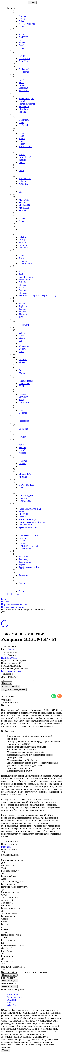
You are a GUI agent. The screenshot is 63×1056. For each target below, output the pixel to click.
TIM (21, 317)
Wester (22, 362)
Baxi (21, 40)
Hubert (22, 144)
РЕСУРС (23, 514)
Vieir (21, 343)
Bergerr (22, 42)
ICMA (22, 154)
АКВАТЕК (24, 383)
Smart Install (24, 279)
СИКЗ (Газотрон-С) (28, 546)
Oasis (21, 229)
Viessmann (24, 346)
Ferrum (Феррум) (27, 104)
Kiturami (23, 181)
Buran (21, 48)
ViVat (21, 351)
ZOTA (22, 373)
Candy (22, 56)
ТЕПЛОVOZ (25, 556)
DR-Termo (24, 72)
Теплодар (23, 559)
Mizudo (22, 202)
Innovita (22, 159)
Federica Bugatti (26, 98)
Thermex (23, 314)
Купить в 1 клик (9, 687)
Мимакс (23, 476)
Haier (21, 133)
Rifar (21, 255)
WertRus (23, 359)
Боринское (24, 402)
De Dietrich (24, 69)
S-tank (22, 271)
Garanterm (24, 120)
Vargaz (22, 338)
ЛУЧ (21, 466)
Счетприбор (25, 548)
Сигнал (22, 543)
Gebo (21, 122)
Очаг (21, 487)
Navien (22, 218)
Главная (5, 599)
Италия (22, 437)
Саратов (23, 538)
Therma (22, 311)
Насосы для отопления (12, 607)
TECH (22, 303)
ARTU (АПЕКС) (27, 24)
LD (20, 191)
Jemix (21, 170)
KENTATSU (25, 178)
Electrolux (23, 88)
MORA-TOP (25, 205)
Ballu (21, 34)
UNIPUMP (24, 325)
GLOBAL (24, 125)
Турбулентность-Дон (29, 567)
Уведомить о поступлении (13, 690)
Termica (22, 309)
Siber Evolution (26, 277)
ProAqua (23, 239)
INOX (22, 162)
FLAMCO (24, 106)
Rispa (21, 258)
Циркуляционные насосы (14, 604)
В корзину (6, 683)
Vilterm (22, 349)
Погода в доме (26, 495)
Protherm (23, 245)
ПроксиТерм (25, 500)
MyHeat (22, 210)
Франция (23, 575)
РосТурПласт (25, 524)
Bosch (22, 45)
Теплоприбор (25, 562)
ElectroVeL (24, 90)
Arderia (22, 16)
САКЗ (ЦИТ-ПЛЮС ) (29, 535)
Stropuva (23, 293)
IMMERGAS (25, 157)
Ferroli (22, 101)
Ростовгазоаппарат (28, 519)
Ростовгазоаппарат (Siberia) (32, 522)
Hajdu (21, 136)
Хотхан (22, 583)
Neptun (22, 221)
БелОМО (23, 397)
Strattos (22, 290)
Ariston (22, 21)
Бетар (21, 399)
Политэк (23, 498)
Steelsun (23, 285)
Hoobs (22, 141)
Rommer (23, 261)
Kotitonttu (23, 183)
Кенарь (22, 447)
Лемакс (22, 463)
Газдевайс (24, 421)
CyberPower (24, 61)
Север (22, 540)
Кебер (22, 445)
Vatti (21, 341)
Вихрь (22, 410)
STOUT (23, 287)
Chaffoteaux (24, 58)
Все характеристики (11, 671)
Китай (22, 450)
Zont (21, 370)
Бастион (23, 394)
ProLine (22, 242)
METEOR (24, 199)
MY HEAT (24, 207)
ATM (21, 26)
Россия (22, 516)
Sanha (21, 274)
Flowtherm (24, 109)
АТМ (21, 386)
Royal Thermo (25, 263)
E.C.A (22, 80)
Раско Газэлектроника (30, 508)
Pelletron (23, 237)
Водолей (23, 413)
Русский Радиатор (28, 527)
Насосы (5, 601)
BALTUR (23, 37)
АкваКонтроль (26, 381)
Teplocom (23, 306)
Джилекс (23, 429)
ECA (21, 82)
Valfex (22, 333)
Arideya (22, 18)
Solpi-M (22, 282)
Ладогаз (23, 460)
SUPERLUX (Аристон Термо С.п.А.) (37, 295)
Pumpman (23, 247)
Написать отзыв (9, 657)
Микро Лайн (25, 474)
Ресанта (23, 511)
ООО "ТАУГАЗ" (27, 484)
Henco (22, 138)
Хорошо (5, 1050)
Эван (21, 591)
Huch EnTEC (25, 146)
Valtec (21, 335)
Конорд (22, 452)
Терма (22, 564)
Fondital (22, 112)
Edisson (22, 85)
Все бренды (13, 594)
